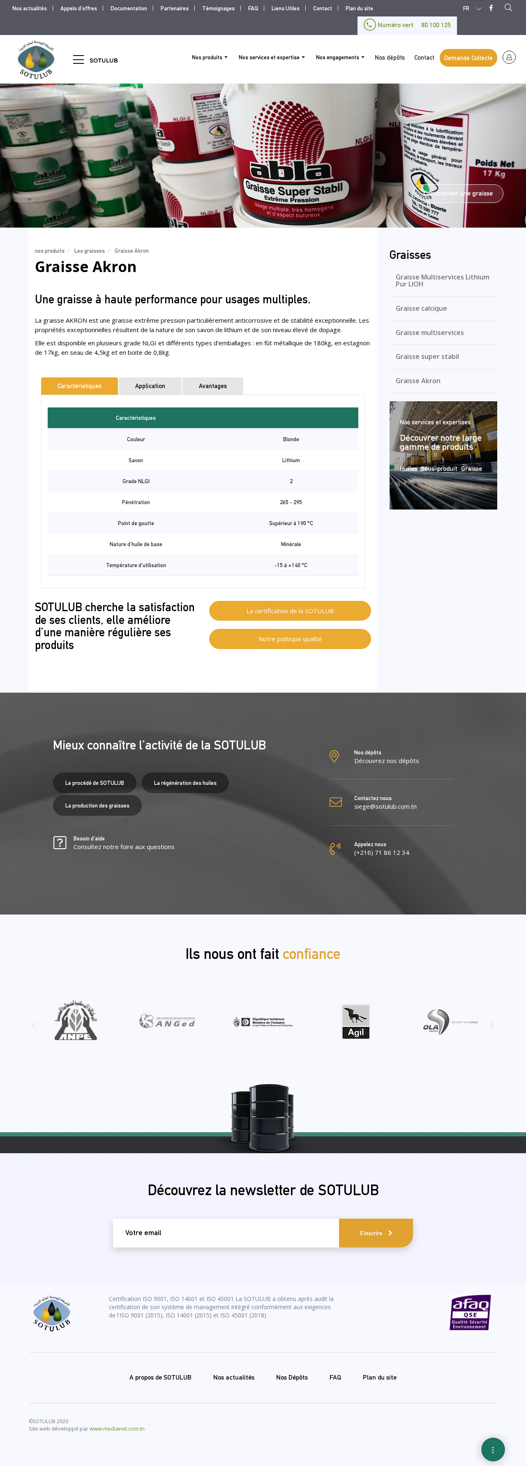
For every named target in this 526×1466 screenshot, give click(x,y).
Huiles (408, 468)
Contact (322, 8)
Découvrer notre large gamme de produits (441, 442)
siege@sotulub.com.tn (385, 806)
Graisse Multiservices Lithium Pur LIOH (442, 280)
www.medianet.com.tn (117, 1428)
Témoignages (218, 8)
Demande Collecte (468, 57)
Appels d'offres (78, 8)
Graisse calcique (421, 308)
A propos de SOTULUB (160, 1377)
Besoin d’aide (124, 843)
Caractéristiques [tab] (80, 385)
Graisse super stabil (427, 356)
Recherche (511, 8)
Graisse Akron (418, 380)
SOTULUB (104, 60)
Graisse (471, 468)
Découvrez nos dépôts (386, 760)
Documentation (129, 8)
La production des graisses (97, 805)
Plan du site (359, 8)
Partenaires (175, 8)
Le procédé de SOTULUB (94, 783)
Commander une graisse (458, 193)
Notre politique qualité (290, 639)
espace (509, 57)
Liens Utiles (286, 8)
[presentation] (33, 1028)
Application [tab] (150, 385)
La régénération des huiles (185, 783)
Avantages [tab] (213, 385)
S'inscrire (371, 1233)
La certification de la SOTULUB (290, 611)
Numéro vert (413, 25)
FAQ (253, 8)
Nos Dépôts (292, 1377)
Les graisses (89, 250)
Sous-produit (439, 468)
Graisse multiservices (430, 332)
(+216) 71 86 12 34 (381, 852)
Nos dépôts (390, 57)
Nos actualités (29, 8)
